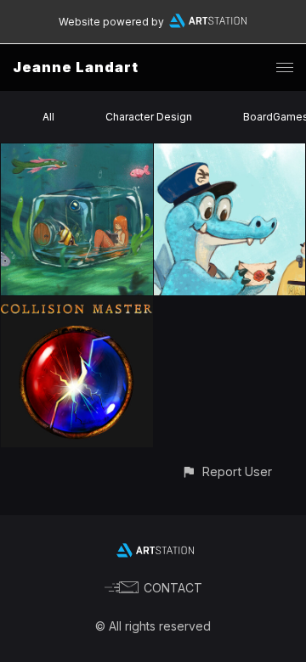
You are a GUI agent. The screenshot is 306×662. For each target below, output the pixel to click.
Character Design (148, 116)
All (48, 116)
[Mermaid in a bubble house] (77, 153)
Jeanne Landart (76, 67)
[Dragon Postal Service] (230, 153)
